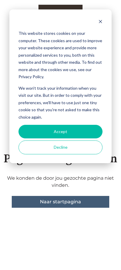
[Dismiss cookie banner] (100, 22)
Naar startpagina (60, 201)
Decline (61, 147)
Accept (60, 131)
